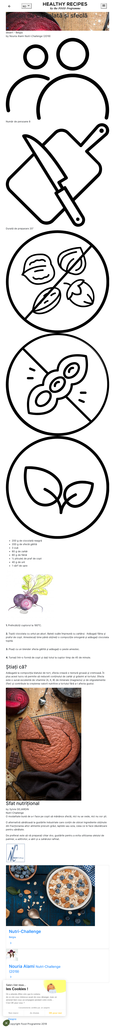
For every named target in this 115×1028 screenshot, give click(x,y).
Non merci (13, 1013)
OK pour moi (55, 1013)
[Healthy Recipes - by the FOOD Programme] (65, 6)
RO (26, 6)
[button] (6, 1023)
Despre (12, 1019)
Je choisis (34, 1013)
